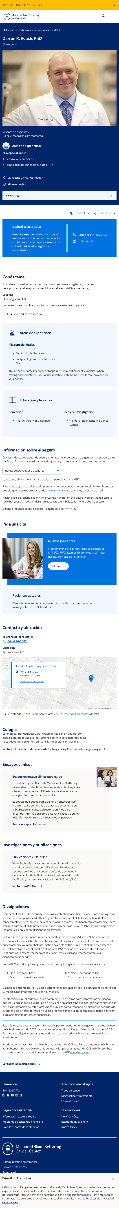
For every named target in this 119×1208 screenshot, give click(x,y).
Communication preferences (19, 1161)
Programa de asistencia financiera (22, 1121)
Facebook (8, 1095)
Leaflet (91, 708)
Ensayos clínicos (70, 1101)
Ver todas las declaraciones (19, 1063)
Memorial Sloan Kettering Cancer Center (36, 666)
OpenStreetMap (99, 708)
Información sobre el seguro (19, 1116)
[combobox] (31, 470)
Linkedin (21, 1095)
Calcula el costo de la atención (20, 1127)
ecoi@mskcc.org (80, 1052)
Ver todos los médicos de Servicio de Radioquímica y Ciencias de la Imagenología (51, 749)
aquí (111, 1044)
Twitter (12, 1095)
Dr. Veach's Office (25, 177)
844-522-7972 (56, 552)
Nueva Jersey (69, 1127)
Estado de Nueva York (74, 1121)
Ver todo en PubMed (24, 886)
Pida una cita (86, 241)
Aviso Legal (9, 1172)
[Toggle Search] (104, 16)
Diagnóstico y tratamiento (77, 1095)
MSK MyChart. (45, 607)
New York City (69, 1116)
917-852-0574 (34, 5)
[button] (91, 679)
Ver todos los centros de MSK (81, 713)
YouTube (16, 1095)
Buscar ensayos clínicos (26, 824)
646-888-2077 (17, 641)
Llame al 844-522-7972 (93, 234)
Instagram (3, 1095)
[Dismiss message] (114, 5)
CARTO (113, 708)
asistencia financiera (58, 490)
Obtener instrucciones (32, 681)
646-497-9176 (67, 508)
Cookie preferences (14, 1166)
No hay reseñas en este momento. (23, 135)
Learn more (9, 479)
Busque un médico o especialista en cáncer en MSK (33, 30)
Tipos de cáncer (71, 1090)
